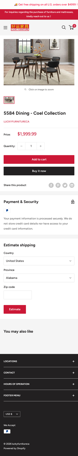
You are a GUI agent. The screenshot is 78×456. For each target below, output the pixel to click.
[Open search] (64, 27)
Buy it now (39, 171)
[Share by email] (71, 185)
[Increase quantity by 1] (40, 146)
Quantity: (9, 146)
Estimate (14, 309)
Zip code (9, 287)
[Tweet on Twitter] (64, 185)
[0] (71, 27)
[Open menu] (5, 27)
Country (9, 253)
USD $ (9, 414)
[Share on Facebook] (51, 185)
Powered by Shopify (14, 448)
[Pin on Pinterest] (58, 185)
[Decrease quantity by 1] (21, 146)
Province (9, 270)
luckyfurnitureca (16, 121)
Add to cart (39, 159)
